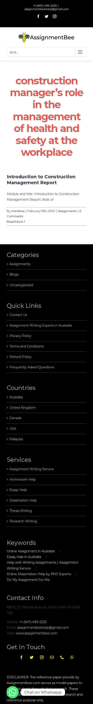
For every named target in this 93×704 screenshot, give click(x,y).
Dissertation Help (23, 500)
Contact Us (18, 315)
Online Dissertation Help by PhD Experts (39, 574)
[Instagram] (42, 657)
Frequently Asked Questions (31, 367)
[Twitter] (31, 657)
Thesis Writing (20, 511)
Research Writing (23, 521)
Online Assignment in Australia (31, 551)
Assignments (67, 211)
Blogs (14, 274)
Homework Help (22, 479)
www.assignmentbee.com (36, 633)
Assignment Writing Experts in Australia (40, 325)
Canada (15, 418)
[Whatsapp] (72, 657)
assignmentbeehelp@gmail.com (46, 9)
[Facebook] (21, 657)
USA (12, 429)
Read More (15, 221)
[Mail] (52, 657)
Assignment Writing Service (31, 469)
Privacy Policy (20, 336)
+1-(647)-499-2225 (32, 622)
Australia (16, 397)
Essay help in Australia (24, 557)
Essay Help (18, 490)
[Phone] (62, 657)
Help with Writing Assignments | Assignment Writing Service (42, 565)
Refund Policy (20, 357)
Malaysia (16, 439)
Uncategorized (21, 285)
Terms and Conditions (26, 346)
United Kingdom (22, 408)
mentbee (18, 211)
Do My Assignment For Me (28, 580)
